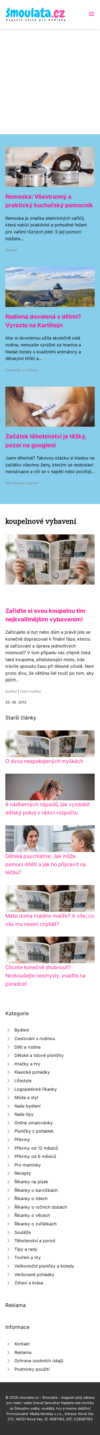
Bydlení (11, 250)
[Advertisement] (50, 81)
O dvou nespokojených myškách (44, 761)
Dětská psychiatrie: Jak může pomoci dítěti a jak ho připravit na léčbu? (45, 864)
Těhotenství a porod (21, 483)
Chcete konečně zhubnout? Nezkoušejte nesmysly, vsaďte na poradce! (45, 975)
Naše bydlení (30, 691)
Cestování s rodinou (21, 370)
